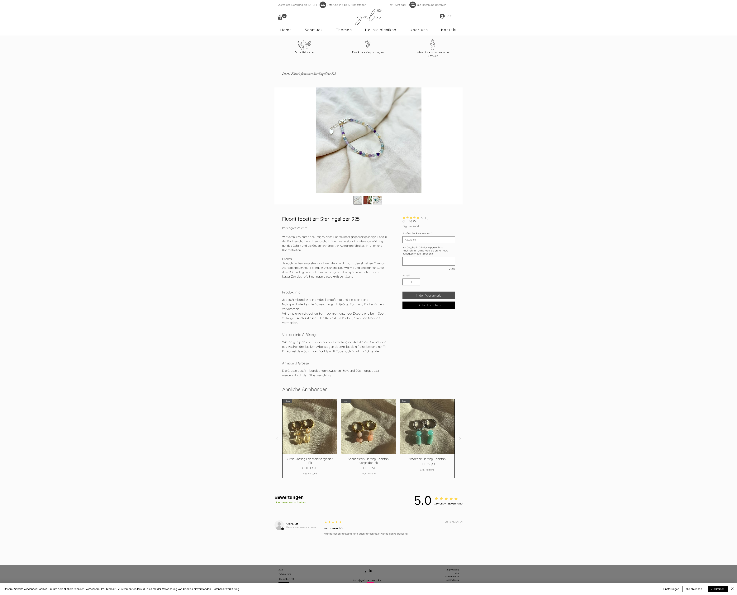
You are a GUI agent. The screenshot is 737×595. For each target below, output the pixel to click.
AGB (280, 569)
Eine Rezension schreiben (290, 502)
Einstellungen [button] (671, 589)
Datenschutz (284, 573)
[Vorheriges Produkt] (276, 438)
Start (285, 74)
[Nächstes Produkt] (460, 438)
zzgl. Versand (410, 226)
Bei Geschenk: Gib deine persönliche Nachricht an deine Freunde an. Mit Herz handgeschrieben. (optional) (425, 250)
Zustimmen (718, 589)
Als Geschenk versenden (416, 233)
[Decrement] (405, 282)
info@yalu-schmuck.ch (368, 580)
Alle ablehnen (694, 589)
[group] (368, 438)
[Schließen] (732, 589)
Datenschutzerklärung (225, 589)
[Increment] (417, 282)
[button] (282, 17)
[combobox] (428, 239)
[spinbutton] (411, 282)
